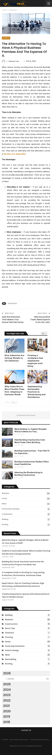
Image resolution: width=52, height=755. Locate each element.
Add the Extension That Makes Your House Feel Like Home (12, 320)
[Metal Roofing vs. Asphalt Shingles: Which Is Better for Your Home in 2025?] (7, 432)
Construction (7, 514)
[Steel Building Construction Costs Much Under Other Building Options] (7, 443)
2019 (6, 716)
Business (6, 38)
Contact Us (26, 730)
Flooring (9, 637)
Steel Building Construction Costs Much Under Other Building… (29, 441)
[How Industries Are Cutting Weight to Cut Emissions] (14, 346)
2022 (6, 700)
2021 (6, 706)
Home (4, 498)
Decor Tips (10, 628)
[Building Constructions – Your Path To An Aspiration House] (7, 453)
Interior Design (12, 650)
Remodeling (10, 659)
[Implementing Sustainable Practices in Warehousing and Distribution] (37, 377)
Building (5, 519)
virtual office (12, 303)
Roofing (5, 524)
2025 (7, 684)
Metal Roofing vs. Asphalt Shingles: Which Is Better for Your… (30, 430)
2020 (7, 711)
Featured (9, 632)
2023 (7, 695)
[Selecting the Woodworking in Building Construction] (7, 475)
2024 (7, 689)
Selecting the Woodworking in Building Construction (28, 473)
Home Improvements (10, 509)
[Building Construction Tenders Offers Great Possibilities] (7, 464)
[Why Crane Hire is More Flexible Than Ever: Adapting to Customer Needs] (14, 377)
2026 (7, 673)
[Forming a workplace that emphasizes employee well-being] (37, 346)
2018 (6, 722)
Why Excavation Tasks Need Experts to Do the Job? (40, 320)
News (4, 503)
